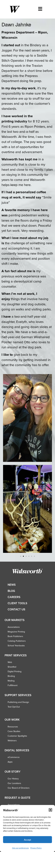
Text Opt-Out (14, 706)
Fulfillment (12, 685)
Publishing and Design (18, 702)
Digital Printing (14, 671)
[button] (50, 809)
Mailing (11, 680)
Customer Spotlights (17, 735)
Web (10, 662)
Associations (14, 627)
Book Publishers (15, 636)
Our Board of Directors (18, 787)
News (12, 585)
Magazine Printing (16, 631)
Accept (27, 839)
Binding (11, 676)
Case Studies (14, 731)
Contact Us (16, 609)
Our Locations (14, 783)
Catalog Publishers (17, 640)
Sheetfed (12, 666)
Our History (13, 778)
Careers (14, 597)
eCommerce (14, 757)
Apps (10, 761)
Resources (13, 726)
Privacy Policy (36, 848)
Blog (11, 591)
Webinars (12, 740)
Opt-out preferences (20, 848)
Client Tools (17, 603)
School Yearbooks (16, 645)
